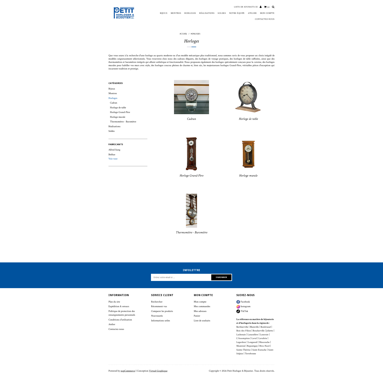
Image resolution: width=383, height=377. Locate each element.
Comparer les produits (162, 311)
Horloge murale (117, 117)
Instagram (245, 306)
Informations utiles (160, 320)
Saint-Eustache (259, 349)
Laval (254, 338)
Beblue (111, 154)
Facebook (245, 301)
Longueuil (252, 342)
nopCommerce (128, 371)
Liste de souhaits (202, 320)
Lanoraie (264, 334)
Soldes (222, 13)
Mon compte (267, 13)
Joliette (269, 330)
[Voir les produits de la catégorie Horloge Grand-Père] (191, 154)
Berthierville (242, 327)
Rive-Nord (264, 346)
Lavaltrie (263, 338)
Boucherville (259, 330)
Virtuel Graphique (158, 371)
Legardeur (241, 342)
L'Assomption (243, 338)
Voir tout (112, 158)
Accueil (183, 34)
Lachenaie (241, 334)
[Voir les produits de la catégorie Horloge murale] (248, 154)
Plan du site (114, 301)
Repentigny (252, 346)
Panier (197, 315)
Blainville (254, 327)
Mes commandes (202, 306)
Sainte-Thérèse (243, 349)
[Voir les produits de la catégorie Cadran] (191, 97)
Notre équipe (237, 13)
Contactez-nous (265, 19)
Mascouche (264, 342)
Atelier (252, 13)
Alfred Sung (114, 149)
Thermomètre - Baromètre (123, 121)
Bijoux (163, 13)
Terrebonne (250, 353)
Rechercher (156, 301)
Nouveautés (157, 315)
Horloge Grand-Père (120, 112)
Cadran (113, 102)
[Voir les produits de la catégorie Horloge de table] (248, 97)
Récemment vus (159, 306)
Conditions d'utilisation (120, 319)
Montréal (240, 346)
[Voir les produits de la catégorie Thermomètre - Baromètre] (191, 211)
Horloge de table (118, 107)
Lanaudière (253, 334)
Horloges (190, 13)
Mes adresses (200, 311)
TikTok (244, 311)
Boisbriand (266, 327)
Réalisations (206, 13)
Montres (176, 13)
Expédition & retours (118, 306)
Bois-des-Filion (243, 330)
